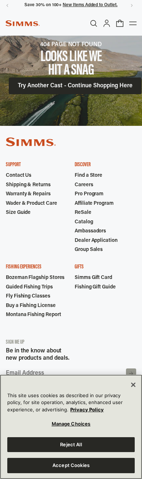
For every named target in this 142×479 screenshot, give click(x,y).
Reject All (71, 444)
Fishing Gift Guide (95, 287)
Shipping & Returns (28, 185)
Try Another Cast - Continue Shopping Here (75, 86)
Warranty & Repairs (28, 194)
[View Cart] (119, 23)
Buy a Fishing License (31, 305)
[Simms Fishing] (22, 23)
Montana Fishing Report (33, 315)
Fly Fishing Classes (28, 296)
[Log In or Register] (106, 23)
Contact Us (18, 175)
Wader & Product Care (31, 203)
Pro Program (89, 194)
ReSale (83, 212)
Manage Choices (71, 424)
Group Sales (89, 249)
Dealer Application (96, 240)
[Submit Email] (131, 373)
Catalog (84, 222)
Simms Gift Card (93, 277)
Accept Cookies (71, 465)
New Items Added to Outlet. (90, 5)
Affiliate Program (94, 203)
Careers (84, 185)
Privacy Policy (87, 409)
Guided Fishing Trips (29, 287)
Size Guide (18, 212)
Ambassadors (90, 231)
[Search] (93, 23)
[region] (71, 427)
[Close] (133, 385)
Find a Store (88, 175)
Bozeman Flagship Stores (35, 277)
